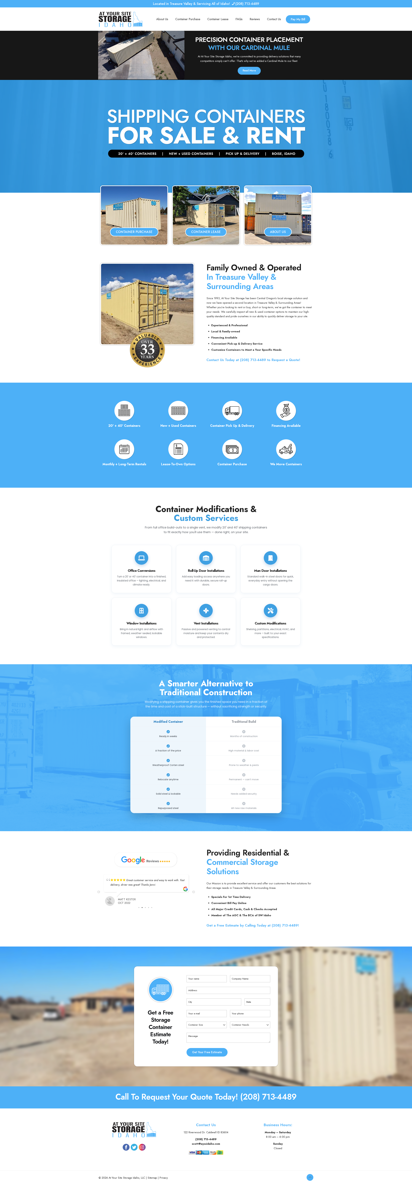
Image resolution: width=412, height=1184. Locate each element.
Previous (98, 892)
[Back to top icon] (310, 1177)
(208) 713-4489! (285, 925)
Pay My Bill (298, 19)
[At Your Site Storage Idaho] (121, 19)
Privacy (163, 1178)
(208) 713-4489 (247, 3)
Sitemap (152, 1178)
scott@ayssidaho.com (206, 1144)
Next (193, 892)
